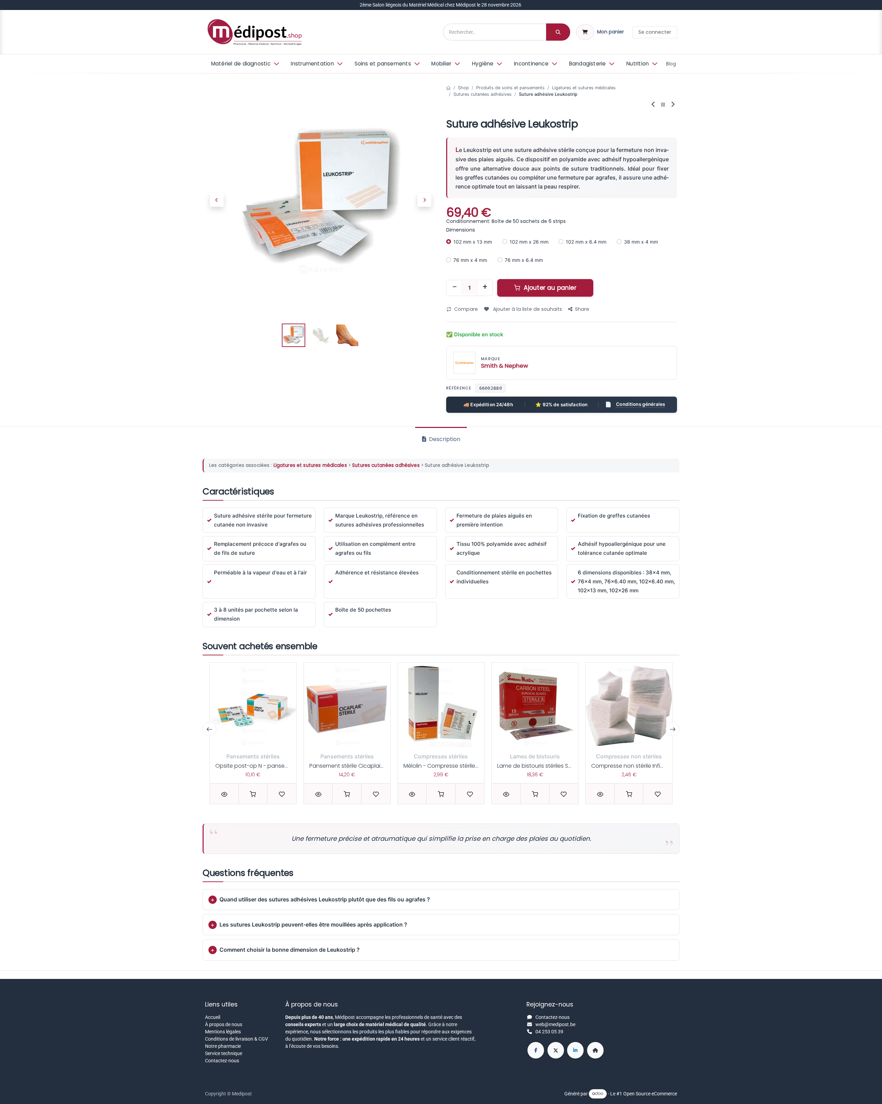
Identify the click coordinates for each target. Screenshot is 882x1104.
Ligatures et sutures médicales (584, 87)
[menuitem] (244, 64)
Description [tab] (444, 439)
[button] (216, 200)
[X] (555, 1050)
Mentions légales (223, 1031)
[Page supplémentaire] (595, 1050)
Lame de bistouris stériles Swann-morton (551, 766)
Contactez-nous (222, 1060)
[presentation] (209, 729)
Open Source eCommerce (650, 1093)
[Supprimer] (454, 287)
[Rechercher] (558, 32)
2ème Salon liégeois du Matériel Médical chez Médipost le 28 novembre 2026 (441, 5)
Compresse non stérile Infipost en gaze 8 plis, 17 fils (658, 766)
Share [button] (582, 309)
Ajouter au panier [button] (549, 288)
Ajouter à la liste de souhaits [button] (527, 309)
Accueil (212, 1017)
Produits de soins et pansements (510, 87)
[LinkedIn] (575, 1050)
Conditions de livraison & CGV (236, 1039)
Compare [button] (466, 309)
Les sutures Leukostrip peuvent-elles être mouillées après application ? (313, 924)
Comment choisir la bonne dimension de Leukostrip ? (289, 949)
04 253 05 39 (549, 1031)
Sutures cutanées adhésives (482, 94)
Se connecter (654, 32)
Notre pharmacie (223, 1046)
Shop (463, 87)
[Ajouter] (485, 287)
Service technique (223, 1053)
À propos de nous (223, 1024)
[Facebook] (535, 1050)
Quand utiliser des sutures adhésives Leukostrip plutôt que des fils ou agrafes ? (324, 899)
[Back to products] (663, 105)
